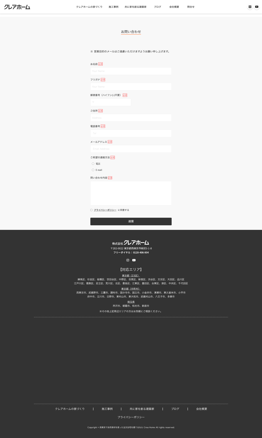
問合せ (191, 7)
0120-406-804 (141, 252)
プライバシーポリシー (105, 210)
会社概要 (174, 7)
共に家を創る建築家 (135, 7)
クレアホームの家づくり (89, 7)
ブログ (157, 7)
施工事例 (113, 7)
